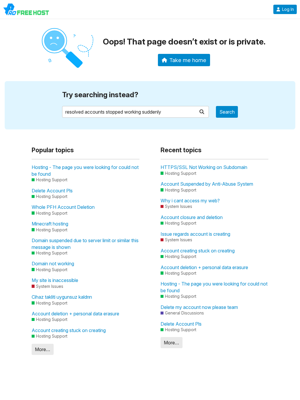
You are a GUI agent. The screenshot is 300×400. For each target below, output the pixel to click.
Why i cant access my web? (190, 201)
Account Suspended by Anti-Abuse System (207, 184)
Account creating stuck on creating (69, 330)
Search (227, 112)
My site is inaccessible (55, 280)
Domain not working (53, 263)
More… (42, 349)
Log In (288, 9)
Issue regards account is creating (195, 234)
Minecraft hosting (50, 224)
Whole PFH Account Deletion (63, 207)
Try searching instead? (100, 94)
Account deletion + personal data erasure (75, 314)
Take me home (187, 60)
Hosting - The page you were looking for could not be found (85, 170)
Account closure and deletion (192, 217)
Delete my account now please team (199, 307)
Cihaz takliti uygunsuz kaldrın (62, 297)
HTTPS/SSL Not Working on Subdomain (204, 167)
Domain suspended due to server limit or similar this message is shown (85, 243)
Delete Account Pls (52, 191)
